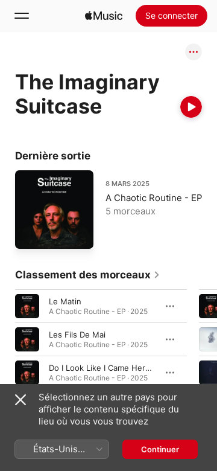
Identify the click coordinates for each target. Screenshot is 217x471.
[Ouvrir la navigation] (21, 15)
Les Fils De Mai (77, 334)
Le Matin (65, 301)
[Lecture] (191, 107)
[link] (87, 274)
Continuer (160, 449)
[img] (103, 15)
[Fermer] (20, 399)
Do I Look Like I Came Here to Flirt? (115, 368)
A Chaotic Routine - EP (154, 197)
